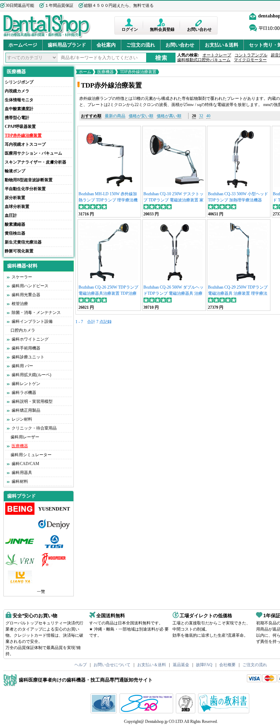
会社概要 (227, 664)
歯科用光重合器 (26, 294)
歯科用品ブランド (67, 45)
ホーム (85, 71)
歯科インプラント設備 (32, 321)
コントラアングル (251, 55)
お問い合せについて (112, 664)
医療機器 (16, 71)
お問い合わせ (199, 29)
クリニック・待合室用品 (34, 428)
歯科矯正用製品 (26, 410)
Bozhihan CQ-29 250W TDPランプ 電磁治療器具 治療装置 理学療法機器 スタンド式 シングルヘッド (238, 293)
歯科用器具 (22, 472)
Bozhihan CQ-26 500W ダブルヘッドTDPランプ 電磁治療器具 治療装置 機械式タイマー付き (173, 293)
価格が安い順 (141, 116)
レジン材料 (22, 419)
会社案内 (106, 45)
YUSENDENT (54, 509)
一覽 (41, 591)
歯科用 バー (22, 365)
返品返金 (181, 664)
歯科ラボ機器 (24, 392)
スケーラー (22, 277)
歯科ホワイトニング (30, 339)
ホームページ (23, 45)
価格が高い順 (169, 116)
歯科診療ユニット (28, 357)
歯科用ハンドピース (30, 285)
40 (208, 116)
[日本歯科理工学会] (186, 712)
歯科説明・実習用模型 (32, 401)
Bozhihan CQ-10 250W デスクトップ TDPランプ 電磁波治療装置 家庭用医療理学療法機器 (173, 200)
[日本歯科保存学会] (104, 712)
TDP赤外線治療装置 (138, 71)
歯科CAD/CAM (25, 463)
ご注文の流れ (140, 45)
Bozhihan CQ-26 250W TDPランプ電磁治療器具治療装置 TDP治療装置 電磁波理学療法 (108, 293)
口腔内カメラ (23, 330)
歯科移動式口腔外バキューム (203, 59)
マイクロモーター (250, 59)
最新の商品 (115, 116)
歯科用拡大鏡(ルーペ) (31, 374)
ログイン (130, 29)
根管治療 (20, 303)
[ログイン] (129, 22)
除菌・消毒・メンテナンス (36, 312)
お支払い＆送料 (221, 45)
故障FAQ (204, 664)
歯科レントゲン (26, 383)
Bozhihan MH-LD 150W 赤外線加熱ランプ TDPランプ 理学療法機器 (108, 200)
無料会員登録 (162, 29)
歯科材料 (20, 481)
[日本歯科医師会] (147, 712)
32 (201, 116)
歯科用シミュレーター (31, 454)
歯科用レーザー (25, 437)
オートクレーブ (216, 55)
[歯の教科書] (224, 712)
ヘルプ (80, 664)
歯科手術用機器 (26, 348)
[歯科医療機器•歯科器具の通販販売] (46, 37)
